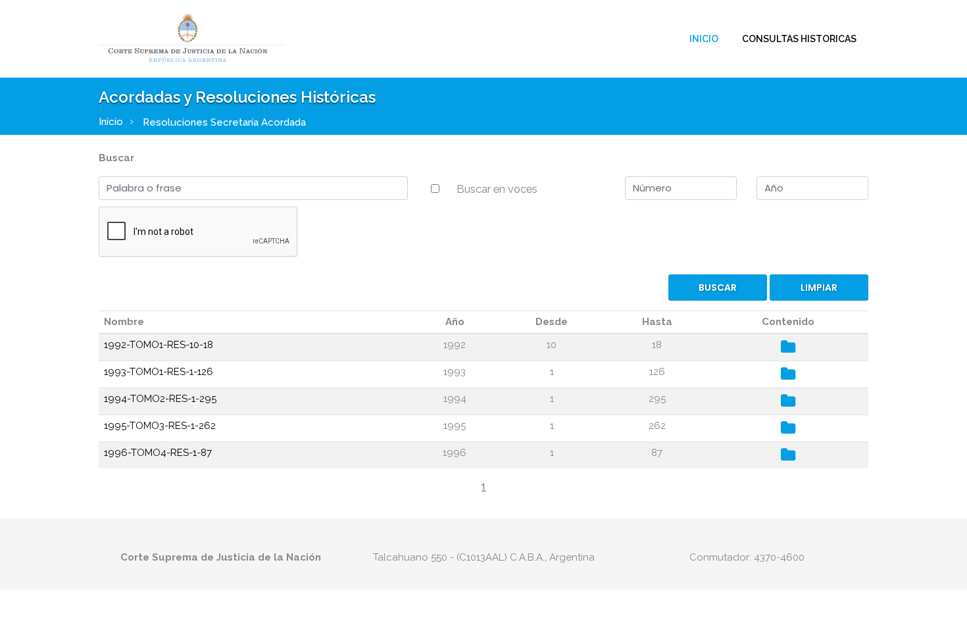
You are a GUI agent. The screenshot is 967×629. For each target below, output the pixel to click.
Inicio (703, 39)
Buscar (116, 158)
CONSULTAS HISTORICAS (799, 39)
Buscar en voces (497, 188)
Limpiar (819, 287)
